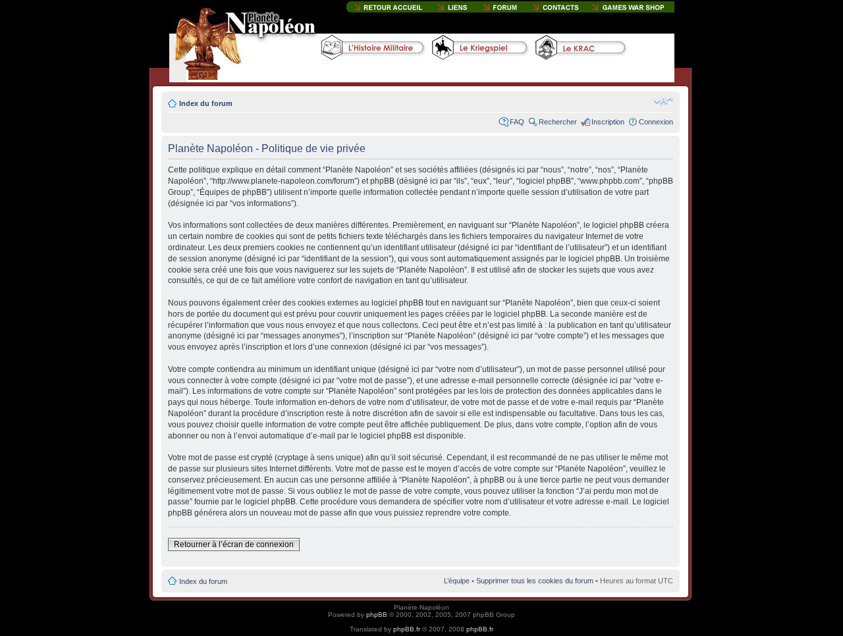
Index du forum (205, 103)
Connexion (656, 122)
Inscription (607, 122)
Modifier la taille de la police (663, 101)
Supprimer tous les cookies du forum (534, 581)
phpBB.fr (406, 629)
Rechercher (558, 122)
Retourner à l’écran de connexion (234, 544)
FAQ (517, 122)
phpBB (376, 614)
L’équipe (457, 581)
